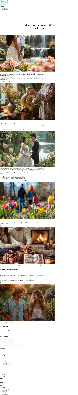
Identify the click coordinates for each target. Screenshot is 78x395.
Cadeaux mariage (4, 10)
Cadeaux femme (4, 12)
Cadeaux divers (4, 8)
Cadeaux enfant (4, 13)
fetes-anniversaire (7, 355)
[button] (1, 15)
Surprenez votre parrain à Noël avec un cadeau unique (9, 330)
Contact (1, 385)
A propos (1, 380)
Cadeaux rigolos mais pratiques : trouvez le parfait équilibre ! (8, 333)
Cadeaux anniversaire (5, 9)
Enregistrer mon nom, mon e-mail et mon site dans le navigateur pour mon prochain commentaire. (14, 346)
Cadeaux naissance (5, 366)
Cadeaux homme (4, 11)
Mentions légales (2, 383)
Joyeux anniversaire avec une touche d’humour (8, 329)
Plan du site (1, 382)
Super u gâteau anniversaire (5, 328)
